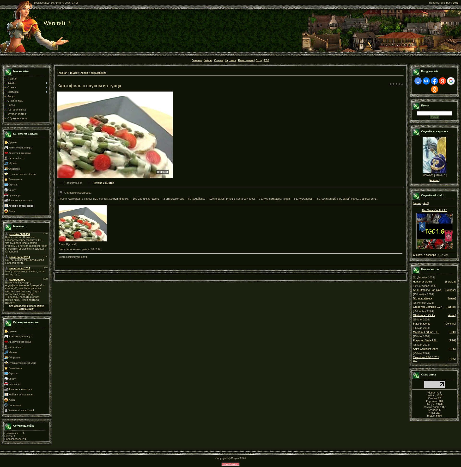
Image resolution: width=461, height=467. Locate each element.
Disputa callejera (422, 298)
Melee (451, 298)
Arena (451, 315)
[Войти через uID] (418, 81)
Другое (12, 142)
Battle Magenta (421, 323)
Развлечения (15, 179)
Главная (197, 60)
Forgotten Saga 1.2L (425, 340)
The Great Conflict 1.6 (434, 210)
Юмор (12, 211)
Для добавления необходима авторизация (26, 307)
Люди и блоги (16, 158)
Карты (417, 203)
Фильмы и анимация (20, 200)
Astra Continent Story (425, 348)
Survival (450, 281)
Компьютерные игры (20, 147)
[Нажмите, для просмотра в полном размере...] (434, 230)
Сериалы (13, 184)
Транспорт (14, 195)
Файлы (208, 60)
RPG (452, 332)
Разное (451, 306)
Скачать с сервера (424, 254)
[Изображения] (83, 223)
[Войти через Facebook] (434, 81)
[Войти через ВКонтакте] (426, 81)
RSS (266, 60)
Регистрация (246, 60)
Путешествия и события (22, 174)
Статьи (218, 60)
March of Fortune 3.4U (426, 332)
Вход (259, 60)
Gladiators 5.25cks (424, 315)
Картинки (230, 60)
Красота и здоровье (19, 153)
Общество (14, 168)
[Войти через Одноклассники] (434, 89)
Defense (450, 290)
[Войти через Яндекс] (442, 81)
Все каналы (14, 405)
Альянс (434, 180)
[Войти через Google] (451, 81)
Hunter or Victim (422, 281)
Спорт (12, 190)
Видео (74, 72)
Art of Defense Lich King (427, 290)
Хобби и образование (20, 205)
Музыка (12, 163)
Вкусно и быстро (104, 182)
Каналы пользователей (21, 410)
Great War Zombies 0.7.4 (428, 306)
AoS (425, 203)
